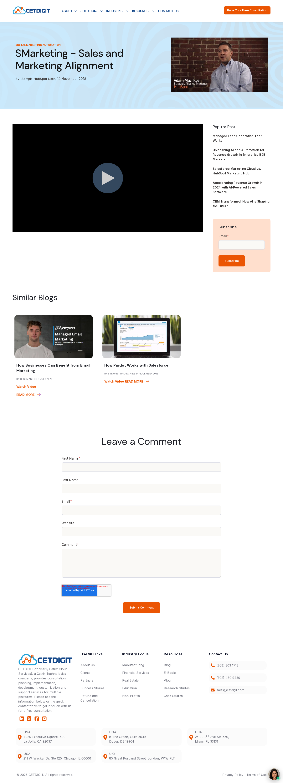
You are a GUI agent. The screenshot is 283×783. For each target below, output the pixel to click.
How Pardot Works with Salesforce (136, 365)
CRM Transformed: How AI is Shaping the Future (241, 203)
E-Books (170, 673)
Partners (86, 680)
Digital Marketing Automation (38, 44)
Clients (85, 673)
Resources (141, 11)
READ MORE (25, 395)
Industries (115, 11)
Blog (167, 665)
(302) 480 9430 (228, 678)
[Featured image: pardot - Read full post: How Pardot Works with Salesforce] (141, 357)
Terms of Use (256, 775)
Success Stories (92, 688)
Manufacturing (133, 665)
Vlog (167, 680)
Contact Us (168, 11)
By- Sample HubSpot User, (36, 79)
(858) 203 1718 (228, 665)
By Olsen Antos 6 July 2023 (34, 379)
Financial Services (135, 673)
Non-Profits (131, 696)
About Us (87, 665)
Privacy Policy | (233, 775)
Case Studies (173, 696)
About (67, 11)
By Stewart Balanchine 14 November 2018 (131, 373)
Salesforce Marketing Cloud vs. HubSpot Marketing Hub (237, 171)
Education (129, 688)
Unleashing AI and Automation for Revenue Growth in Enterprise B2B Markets (239, 154)
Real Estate (130, 680)
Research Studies (177, 688)
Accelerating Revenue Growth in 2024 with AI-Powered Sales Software (238, 187)
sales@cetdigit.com (230, 690)
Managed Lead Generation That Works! (237, 138)
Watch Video (26, 387)
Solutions (89, 11)
